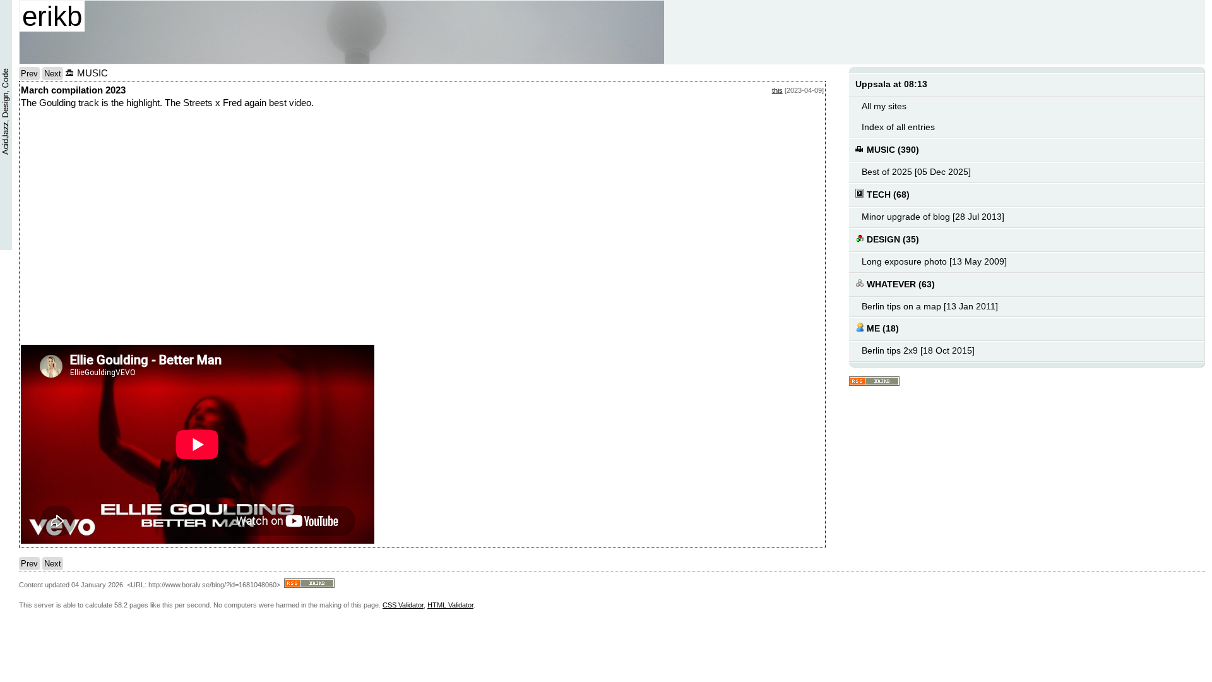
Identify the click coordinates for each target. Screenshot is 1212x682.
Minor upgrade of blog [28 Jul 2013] (933, 217)
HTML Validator (450, 605)
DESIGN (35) (891, 239)
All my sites (884, 106)
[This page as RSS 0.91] (874, 381)
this (777, 90)
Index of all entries (898, 127)
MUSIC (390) (891, 150)
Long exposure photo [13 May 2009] (934, 261)
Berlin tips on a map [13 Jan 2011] (930, 306)
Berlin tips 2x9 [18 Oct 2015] (918, 351)
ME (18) (881, 328)
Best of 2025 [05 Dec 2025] (916, 172)
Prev (29, 73)
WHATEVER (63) (899, 284)
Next (52, 73)
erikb (52, 16)
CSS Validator (403, 605)
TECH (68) (887, 195)
